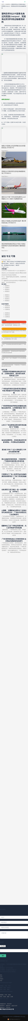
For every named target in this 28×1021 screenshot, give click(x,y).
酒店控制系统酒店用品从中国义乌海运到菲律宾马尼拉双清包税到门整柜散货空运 (13, 245)
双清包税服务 (11, 273)
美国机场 (7, 305)
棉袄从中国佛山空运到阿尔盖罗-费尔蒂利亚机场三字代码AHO (14, 222)
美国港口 (7, 289)
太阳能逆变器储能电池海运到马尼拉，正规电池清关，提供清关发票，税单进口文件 (14, 324)
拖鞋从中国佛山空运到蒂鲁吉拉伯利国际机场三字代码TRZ (13, 146)
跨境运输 (9, 275)
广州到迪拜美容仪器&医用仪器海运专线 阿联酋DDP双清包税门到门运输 (14, 331)
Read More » (5, 150)
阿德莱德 (14, 275)
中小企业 (17, 270)
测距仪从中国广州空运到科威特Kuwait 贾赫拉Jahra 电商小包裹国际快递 (14, 198)
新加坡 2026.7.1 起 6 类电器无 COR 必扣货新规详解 (14, 358)
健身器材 (22, 270)
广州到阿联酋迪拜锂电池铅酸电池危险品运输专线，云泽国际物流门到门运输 (14, 338)
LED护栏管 (4, 270)
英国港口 (7, 291)
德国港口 (7, 285)
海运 (21, 273)
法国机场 (7, 309)
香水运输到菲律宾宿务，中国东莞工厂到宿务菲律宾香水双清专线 (14, 365)
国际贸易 (17, 273)
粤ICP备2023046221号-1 (14, 1019)
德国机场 (7, 307)
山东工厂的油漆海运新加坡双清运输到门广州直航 (14, 345)
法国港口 (7, 287)
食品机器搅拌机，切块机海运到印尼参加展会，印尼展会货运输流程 (14, 352)
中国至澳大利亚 (11, 270)
